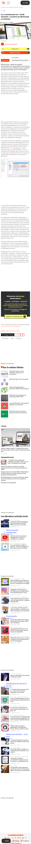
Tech (4, 10)
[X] (10, 838)
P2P (12, 338)
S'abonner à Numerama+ (14, 316)
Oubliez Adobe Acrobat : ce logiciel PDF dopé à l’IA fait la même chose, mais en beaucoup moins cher (15, 450)
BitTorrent (5, 338)
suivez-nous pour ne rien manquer (10, 326)
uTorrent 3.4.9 (10, 149)
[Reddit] (18, 838)
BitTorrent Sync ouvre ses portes (18, 379)
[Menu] (8, 3)
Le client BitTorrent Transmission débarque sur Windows (19, 403)
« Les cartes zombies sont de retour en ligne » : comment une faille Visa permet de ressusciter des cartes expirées (19, 609)
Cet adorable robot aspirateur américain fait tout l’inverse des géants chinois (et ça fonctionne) (20, 769)
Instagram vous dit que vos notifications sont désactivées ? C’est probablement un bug (19, 591)
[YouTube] (5, 838)
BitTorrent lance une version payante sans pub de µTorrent (18, 411)
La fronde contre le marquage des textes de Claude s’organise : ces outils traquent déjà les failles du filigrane (20, 718)
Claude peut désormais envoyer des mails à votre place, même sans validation (19, 621)
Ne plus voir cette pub (7, 363)
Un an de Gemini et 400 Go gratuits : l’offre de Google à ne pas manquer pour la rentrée (19, 546)
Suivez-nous (5, 60)
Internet (11, 78)
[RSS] (20, 838)
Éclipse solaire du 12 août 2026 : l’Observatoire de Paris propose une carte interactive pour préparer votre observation (15, 473)
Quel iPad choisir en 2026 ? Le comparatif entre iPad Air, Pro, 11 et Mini (19, 750)
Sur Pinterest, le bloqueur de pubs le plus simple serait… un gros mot (19, 709)
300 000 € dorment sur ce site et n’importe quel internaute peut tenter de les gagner (20, 639)
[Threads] (25, 838)
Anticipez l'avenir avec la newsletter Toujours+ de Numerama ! (16, 372)
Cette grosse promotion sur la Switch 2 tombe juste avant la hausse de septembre (19, 630)
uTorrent (18, 338)
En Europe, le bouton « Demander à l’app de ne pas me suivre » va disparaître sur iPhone (19, 760)
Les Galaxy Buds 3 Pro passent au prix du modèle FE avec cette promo (19, 741)
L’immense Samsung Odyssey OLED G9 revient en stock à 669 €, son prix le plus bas (19, 523)
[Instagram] (13, 838)
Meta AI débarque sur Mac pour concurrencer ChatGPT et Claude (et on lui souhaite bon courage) (19, 582)
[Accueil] (3, 3)
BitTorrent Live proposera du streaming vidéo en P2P (17, 395)
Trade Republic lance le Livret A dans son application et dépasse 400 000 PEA (20, 600)
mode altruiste (16, 148)
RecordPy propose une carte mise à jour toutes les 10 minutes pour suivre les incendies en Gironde (14, 479)
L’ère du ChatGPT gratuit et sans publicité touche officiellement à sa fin (20, 700)
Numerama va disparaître (8, 482)
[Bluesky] (23, 838)
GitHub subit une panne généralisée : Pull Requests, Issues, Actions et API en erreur (19, 727)
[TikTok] (8, 838)
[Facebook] (15, 838)
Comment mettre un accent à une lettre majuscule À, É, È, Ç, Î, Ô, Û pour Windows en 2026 (14, 468)
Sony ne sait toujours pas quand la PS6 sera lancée (20, 676)
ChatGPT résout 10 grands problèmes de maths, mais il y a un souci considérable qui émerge (18, 461)
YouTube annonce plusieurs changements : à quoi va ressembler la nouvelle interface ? (18, 537)
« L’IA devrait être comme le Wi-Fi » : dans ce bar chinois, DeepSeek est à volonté (19, 691)
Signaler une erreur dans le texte (10, 331)
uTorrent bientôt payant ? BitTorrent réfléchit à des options (19, 387)
